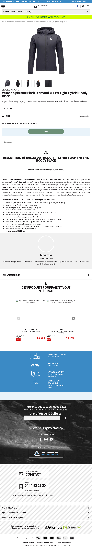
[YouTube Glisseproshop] (51, 440)
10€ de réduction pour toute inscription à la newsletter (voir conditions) (19, 3)
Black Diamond (10, 89)
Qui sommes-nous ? (15, 512)
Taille (6, 115)
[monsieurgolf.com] (72, 527)
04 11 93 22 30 (75, 261)
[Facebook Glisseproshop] (40, 440)
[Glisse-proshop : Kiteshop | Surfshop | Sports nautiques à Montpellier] (40, 6)
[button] (46, 275)
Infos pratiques (13, 517)
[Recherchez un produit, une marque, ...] (88, 12)
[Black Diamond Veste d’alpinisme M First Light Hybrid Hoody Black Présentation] (46, 50)
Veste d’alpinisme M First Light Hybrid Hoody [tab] (46, 169)
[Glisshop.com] (53, 527)
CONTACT (33, 474)
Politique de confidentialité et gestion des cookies (53, 542)
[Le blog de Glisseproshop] (46, 453)
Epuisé (46, 131)
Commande (9, 508)
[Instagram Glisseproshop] (46, 440)
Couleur (7, 108)
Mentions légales (28, 542)
